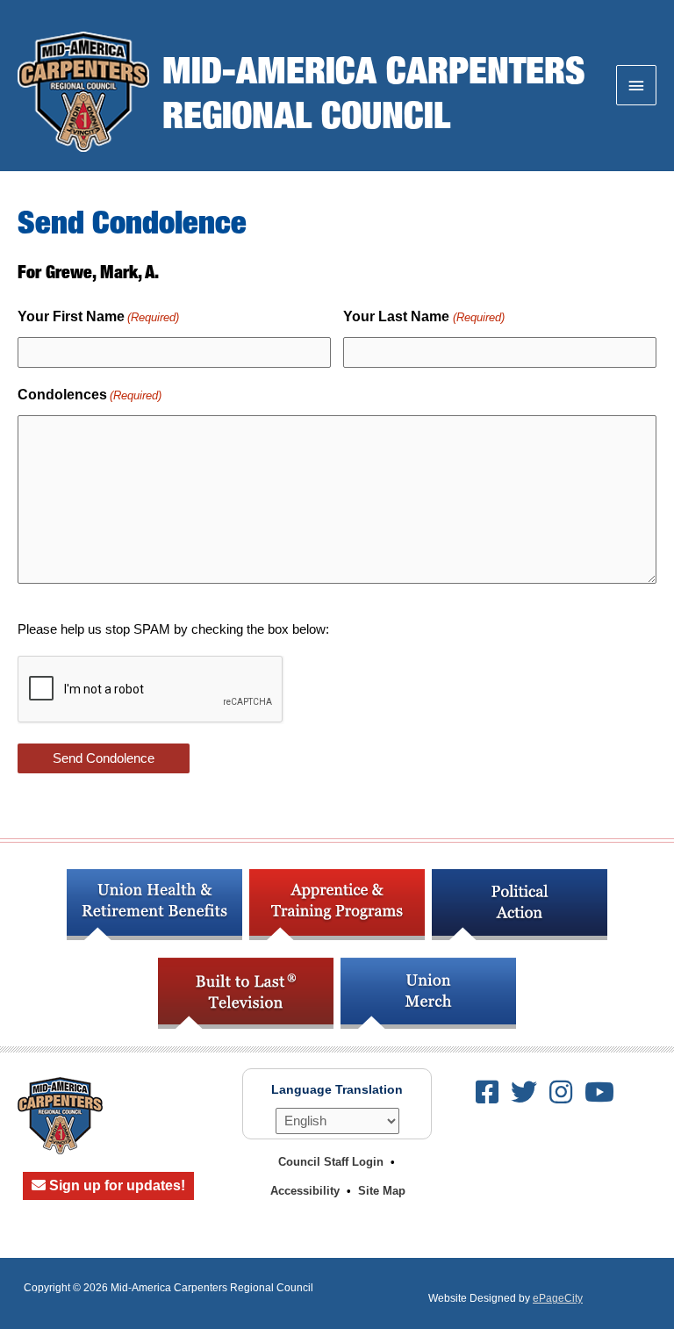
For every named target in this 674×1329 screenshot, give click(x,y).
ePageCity (558, 1298)
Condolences (89, 394)
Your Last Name (423, 316)
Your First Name (98, 316)
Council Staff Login (331, 1161)
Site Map (381, 1190)
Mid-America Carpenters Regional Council (373, 91)
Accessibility (305, 1190)
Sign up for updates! (115, 1185)
